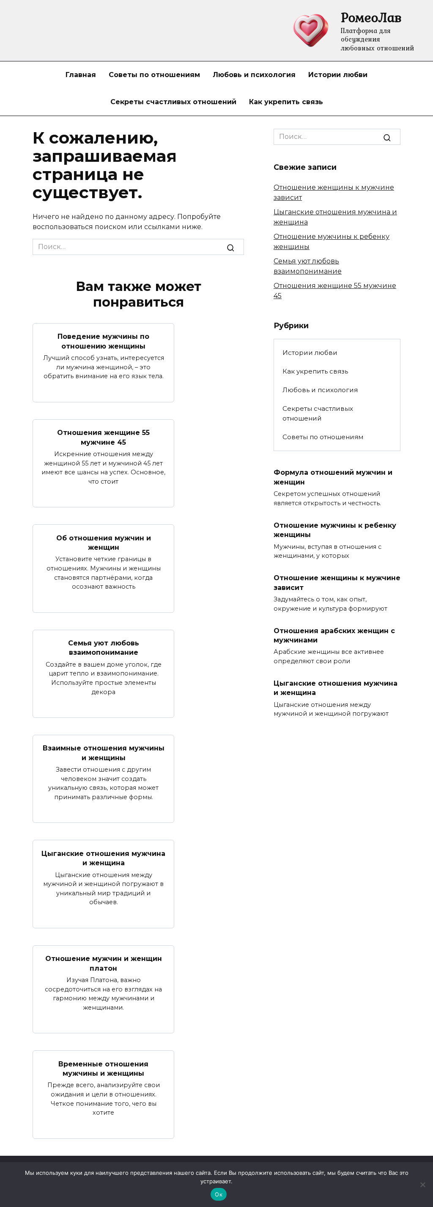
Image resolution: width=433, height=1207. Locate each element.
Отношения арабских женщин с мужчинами (334, 635)
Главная (81, 75)
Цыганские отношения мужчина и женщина (103, 857)
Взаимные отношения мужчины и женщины (103, 752)
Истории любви (337, 75)
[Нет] (422, 1184)
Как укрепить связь (286, 102)
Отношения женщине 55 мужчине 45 (103, 437)
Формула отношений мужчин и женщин (333, 477)
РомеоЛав (371, 17)
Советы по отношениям (154, 75)
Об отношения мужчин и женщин (103, 542)
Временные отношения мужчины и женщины (103, 1068)
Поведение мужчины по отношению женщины (103, 341)
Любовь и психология (254, 75)
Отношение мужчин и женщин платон (103, 963)
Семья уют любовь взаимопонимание (103, 647)
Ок (218, 1194)
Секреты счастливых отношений (173, 102)
